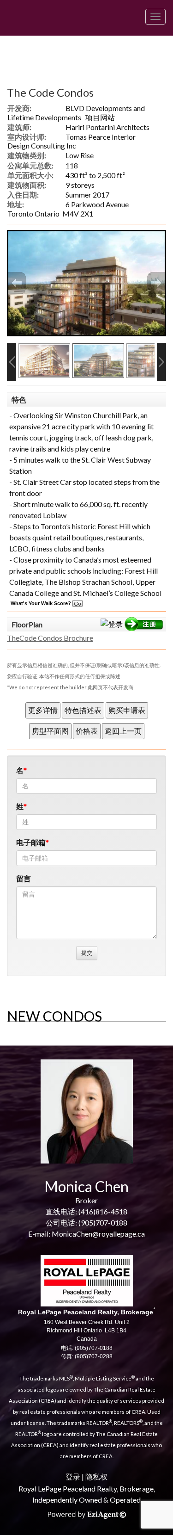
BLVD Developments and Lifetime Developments (76, 112)
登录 (73, 1476)
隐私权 (96, 1476)
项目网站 (100, 117)
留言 (23, 878)
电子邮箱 (31, 842)
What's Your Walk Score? (41, 603)
